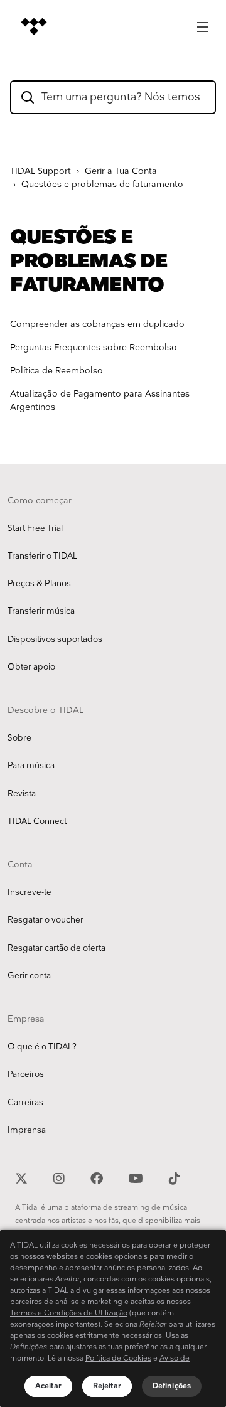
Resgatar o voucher (45, 920)
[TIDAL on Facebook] (98, 1176)
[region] (113, 1318)
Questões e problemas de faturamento (102, 184)
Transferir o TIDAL (42, 556)
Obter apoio (31, 667)
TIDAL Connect (37, 821)
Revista (22, 794)
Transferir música (41, 611)
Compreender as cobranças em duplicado (97, 324)
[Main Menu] (203, 23)
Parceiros (26, 1074)
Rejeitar (107, 1386)
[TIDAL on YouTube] (137, 1176)
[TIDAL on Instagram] (60, 1176)
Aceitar (48, 1386)
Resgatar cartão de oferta (56, 948)
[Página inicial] (34, 26)
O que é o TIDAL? (42, 1047)
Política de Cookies (118, 1358)
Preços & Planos (39, 584)
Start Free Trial (35, 528)
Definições (172, 1386)
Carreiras (25, 1103)
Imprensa (27, 1130)
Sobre (19, 738)
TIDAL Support (40, 171)
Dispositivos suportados (55, 639)
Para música (31, 766)
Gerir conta (29, 976)
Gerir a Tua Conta (121, 171)
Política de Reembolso (56, 370)
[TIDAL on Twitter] (23, 1176)
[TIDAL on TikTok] (174, 1176)
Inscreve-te (29, 892)
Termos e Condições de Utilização (68, 1313)
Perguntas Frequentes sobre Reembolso (93, 347)
